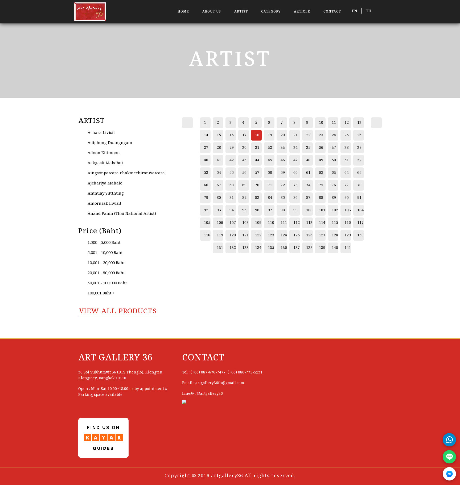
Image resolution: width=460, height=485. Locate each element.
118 (207, 235)
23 (321, 135)
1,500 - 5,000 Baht (104, 243)
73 (295, 185)
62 (321, 173)
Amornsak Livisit (104, 203)
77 (346, 185)
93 (219, 210)
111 (284, 223)
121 (245, 235)
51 (346, 160)
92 (206, 210)
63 (334, 173)
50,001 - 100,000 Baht (107, 283)
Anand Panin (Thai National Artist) (122, 214)
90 (346, 198)
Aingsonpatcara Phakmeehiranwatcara (126, 173)
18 (257, 135)
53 (206, 173)
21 (295, 135)
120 (232, 235)
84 (270, 198)
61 (308, 173)
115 (335, 223)
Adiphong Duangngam (110, 143)
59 (283, 173)
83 (257, 198)
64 (346, 173)
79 (206, 198)
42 (231, 160)
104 (360, 210)
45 (270, 160)
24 (334, 135)
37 (334, 148)
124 (284, 235)
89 (334, 198)
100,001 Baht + (101, 293)
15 (219, 135)
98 (283, 210)
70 (257, 185)
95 (244, 210)
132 (232, 248)
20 (283, 135)
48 (308, 160)
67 (219, 185)
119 (220, 235)
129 (347, 235)
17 (244, 135)
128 (335, 235)
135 (271, 248)
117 (360, 223)
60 (295, 173)
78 (359, 185)
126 (309, 235)
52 (359, 160)
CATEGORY (271, 11)
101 (322, 210)
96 (257, 210)
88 (321, 198)
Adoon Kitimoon (104, 153)
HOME (183, 11)
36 (321, 148)
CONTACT (332, 11)
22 (308, 135)
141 (347, 248)
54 (219, 173)
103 (347, 210)
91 (359, 198)
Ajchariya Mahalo (105, 183)
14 (206, 135)
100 (309, 210)
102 (335, 210)
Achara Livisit (101, 133)
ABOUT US (211, 11)
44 (257, 160)
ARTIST (241, 11)
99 (295, 210)
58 (270, 173)
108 (245, 223)
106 (220, 223)
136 (284, 248)
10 (321, 123)
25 (346, 135)
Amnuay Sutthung (106, 193)
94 (231, 210)
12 (346, 123)
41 (219, 160)
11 (334, 123)
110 (271, 223)
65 (359, 173)
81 (231, 198)
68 (231, 185)
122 (258, 235)
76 (334, 185)
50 (334, 160)
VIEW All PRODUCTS (118, 311)
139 (322, 248)
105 (207, 223)
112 (296, 223)
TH (368, 11)
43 (244, 160)
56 (244, 173)
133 (245, 248)
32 (270, 148)
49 (321, 160)
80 (219, 198)
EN (354, 11)
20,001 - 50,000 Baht (106, 273)
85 (283, 198)
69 (244, 185)
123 (271, 235)
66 (206, 185)
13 (359, 123)
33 (283, 148)
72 (283, 185)
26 (359, 135)
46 (283, 160)
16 (231, 135)
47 (295, 160)
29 (231, 148)
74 (308, 185)
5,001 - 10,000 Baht (105, 253)
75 (321, 185)
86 (295, 198)
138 (309, 248)
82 (244, 198)
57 (257, 173)
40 (206, 160)
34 (295, 148)
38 (346, 148)
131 (220, 248)
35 (308, 148)
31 (257, 148)
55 (231, 173)
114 (322, 223)
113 (309, 223)
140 (335, 248)
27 (206, 148)
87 (308, 198)
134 (258, 248)
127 (322, 235)
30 (244, 148)
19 (270, 135)
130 (360, 235)
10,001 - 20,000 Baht (106, 263)
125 (296, 235)
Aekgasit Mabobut (105, 163)
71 (270, 185)
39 (359, 148)
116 (347, 223)
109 (258, 223)
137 (296, 248)
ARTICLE (302, 11)
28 (219, 148)
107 (232, 223)
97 (270, 210)
